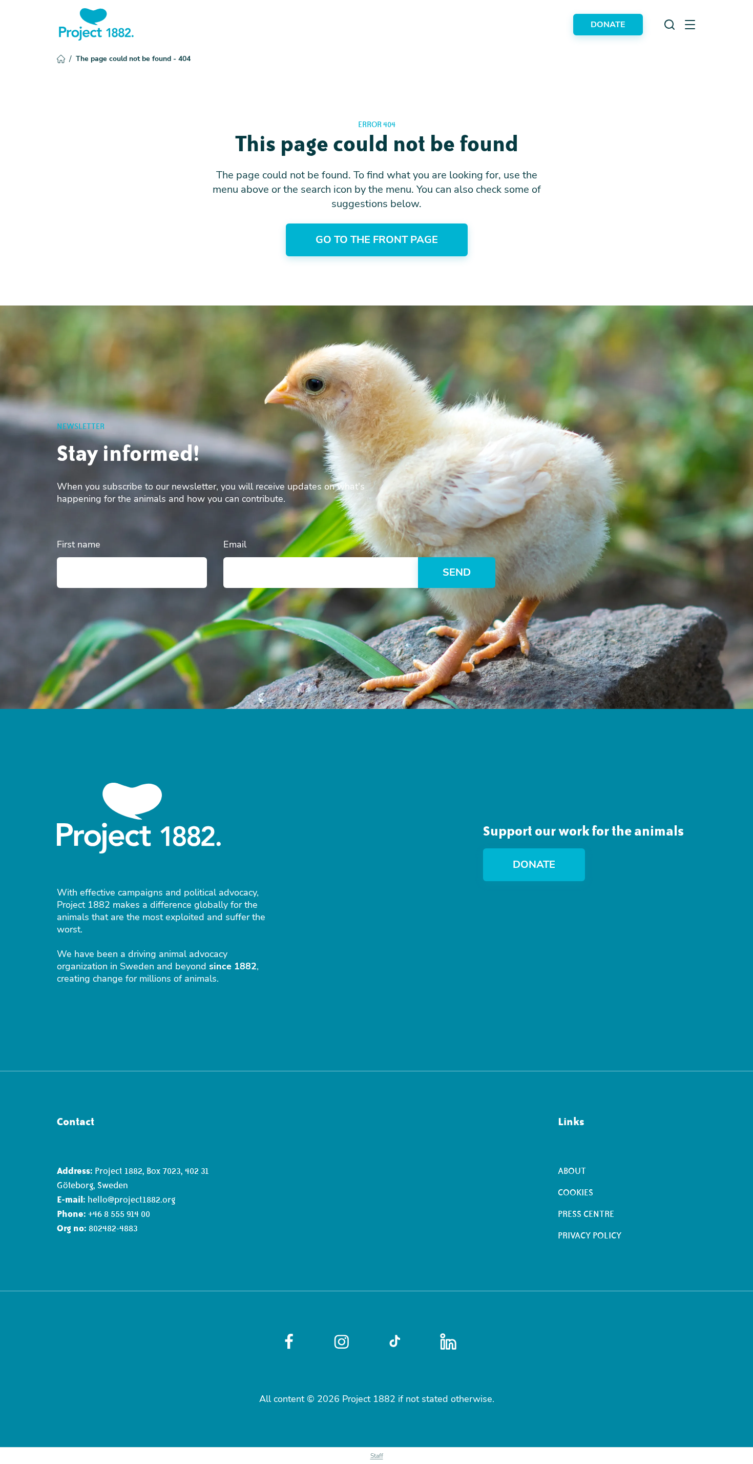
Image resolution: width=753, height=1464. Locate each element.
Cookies (575, 1192)
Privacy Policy (589, 1235)
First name (78, 544)
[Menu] (690, 24)
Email (234, 544)
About (572, 1170)
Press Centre (586, 1213)
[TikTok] (394, 1341)
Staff (376, 1456)
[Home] (96, 24)
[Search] (669, 24)
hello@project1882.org (131, 1199)
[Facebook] (289, 1341)
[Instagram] (341, 1341)
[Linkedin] (448, 1341)
